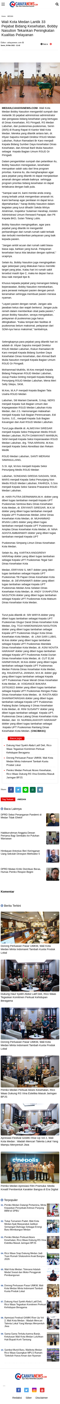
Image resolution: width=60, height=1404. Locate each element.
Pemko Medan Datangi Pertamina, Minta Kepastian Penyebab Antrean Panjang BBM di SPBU (25, 1208)
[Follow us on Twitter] (26, 1390)
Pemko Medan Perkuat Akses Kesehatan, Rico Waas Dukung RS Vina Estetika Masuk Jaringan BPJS (30, 774)
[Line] (25, 790)
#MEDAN (21, 799)
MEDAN (10, 16)
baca (45, 44)
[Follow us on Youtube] (42, 1390)
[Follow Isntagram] (34, 1390)
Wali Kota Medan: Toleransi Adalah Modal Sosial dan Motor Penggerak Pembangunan (22, 1272)
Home (3, 16)
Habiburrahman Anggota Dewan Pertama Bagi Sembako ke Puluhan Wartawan (20, 835)
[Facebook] (11, 790)
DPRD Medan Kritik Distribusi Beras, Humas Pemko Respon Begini (21, 870)
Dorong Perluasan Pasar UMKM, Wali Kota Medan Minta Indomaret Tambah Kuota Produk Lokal (29, 761)
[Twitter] (18, 790)
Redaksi (17, 1397)
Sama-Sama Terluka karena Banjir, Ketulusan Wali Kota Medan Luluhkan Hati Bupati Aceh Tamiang (23, 1337)
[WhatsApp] (33, 790)
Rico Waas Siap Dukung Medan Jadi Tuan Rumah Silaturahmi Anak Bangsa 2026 (24, 1256)
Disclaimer (42, 1397)
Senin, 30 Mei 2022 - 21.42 (10, 45)
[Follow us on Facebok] (18, 1390)
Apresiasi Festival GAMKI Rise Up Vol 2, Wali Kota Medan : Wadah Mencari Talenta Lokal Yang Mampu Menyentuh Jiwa (29, 1141)
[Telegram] (40, 790)
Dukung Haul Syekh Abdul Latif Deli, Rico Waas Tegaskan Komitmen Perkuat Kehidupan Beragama (28, 749)
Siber (29, 1397)
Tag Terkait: (8, 799)
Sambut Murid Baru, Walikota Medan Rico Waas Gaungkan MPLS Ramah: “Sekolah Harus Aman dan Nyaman (23, 1353)
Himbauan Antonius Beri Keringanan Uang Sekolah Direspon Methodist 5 (20, 852)
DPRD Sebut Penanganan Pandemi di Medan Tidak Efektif (21, 816)
